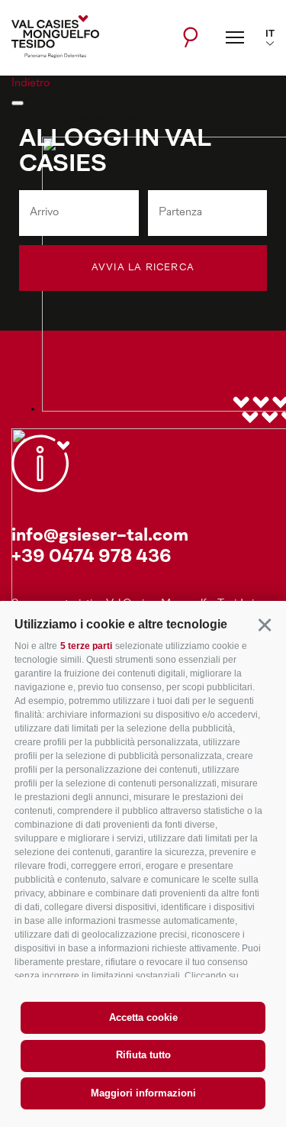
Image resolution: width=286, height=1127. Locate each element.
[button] (264, 624)
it (270, 34)
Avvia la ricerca (143, 268)
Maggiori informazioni (143, 1093)
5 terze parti (86, 646)
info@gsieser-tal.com (99, 536)
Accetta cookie (143, 1017)
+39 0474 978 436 (91, 558)
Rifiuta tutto (143, 1055)
